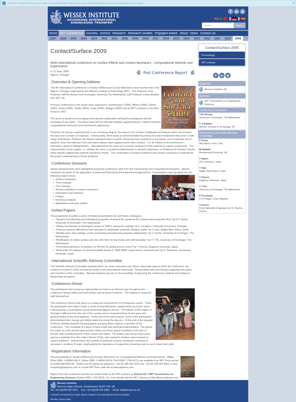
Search (240, 25)
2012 (207, 38)
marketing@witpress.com (64, 367)
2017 (156, 38)
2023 (94, 38)
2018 (145, 38)
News (194, 33)
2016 (166, 38)
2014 (186, 38)
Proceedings (208, 55)
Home (53, 33)
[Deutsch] (234, 18)
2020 (125, 38)
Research (119, 33)
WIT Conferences (72, 33)
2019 (135, 38)
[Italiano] (239, 18)
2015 (176, 38)
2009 (238, 38)
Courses (91, 33)
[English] (216, 18)
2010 (228, 38)
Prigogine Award (166, 33)
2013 (197, 38)
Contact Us (207, 33)
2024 (84, 38)
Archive (105, 33)
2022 (104, 38)
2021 (115, 38)
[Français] (230, 18)
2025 (73, 38)
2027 (53, 38)
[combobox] (218, 25)
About (184, 33)
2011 (217, 38)
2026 (63, 38)
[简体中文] (225, 18)
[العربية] (221, 18)
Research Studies (140, 33)
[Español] (243, 18)
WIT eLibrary (208, 62)
